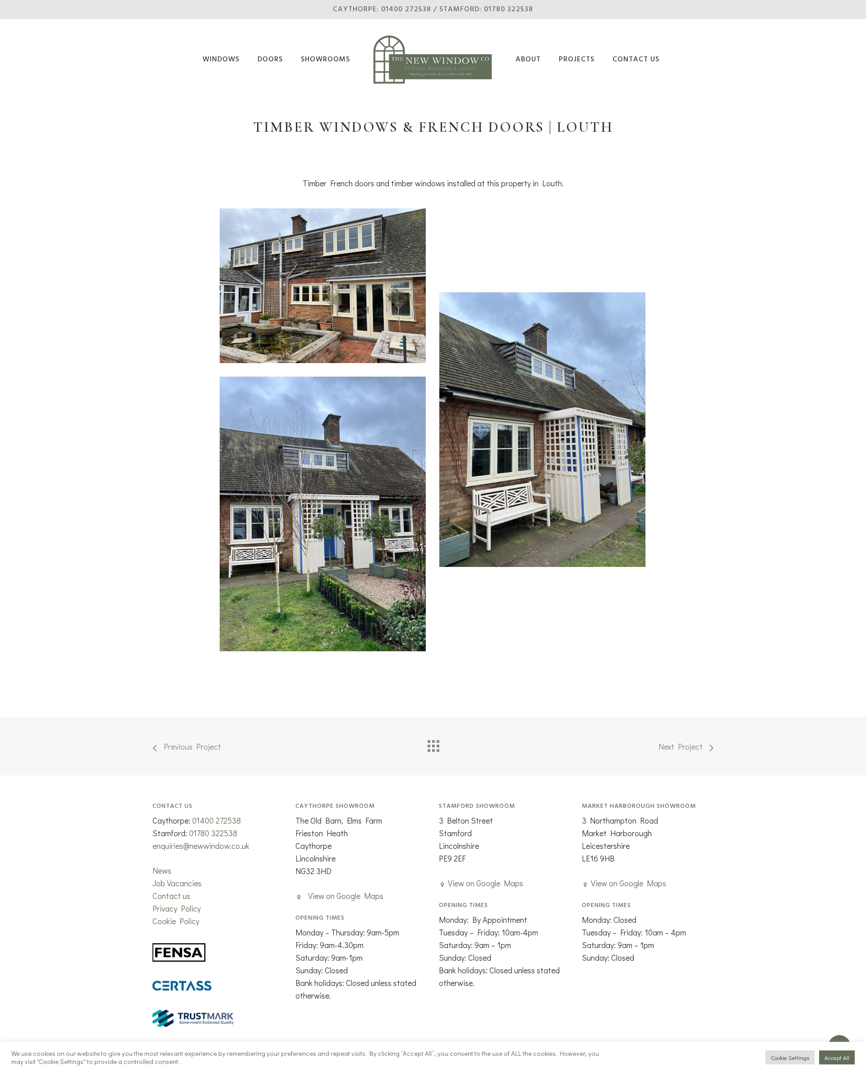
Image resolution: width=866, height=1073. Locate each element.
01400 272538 (216, 820)
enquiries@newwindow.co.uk (200, 845)
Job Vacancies (177, 883)
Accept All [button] (837, 1057)
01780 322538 (213, 833)
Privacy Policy (176, 908)
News (161, 870)
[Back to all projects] (433, 744)
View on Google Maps (345, 895)
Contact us (171, 895)
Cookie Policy (175, 921)
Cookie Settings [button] (790, 1057)
